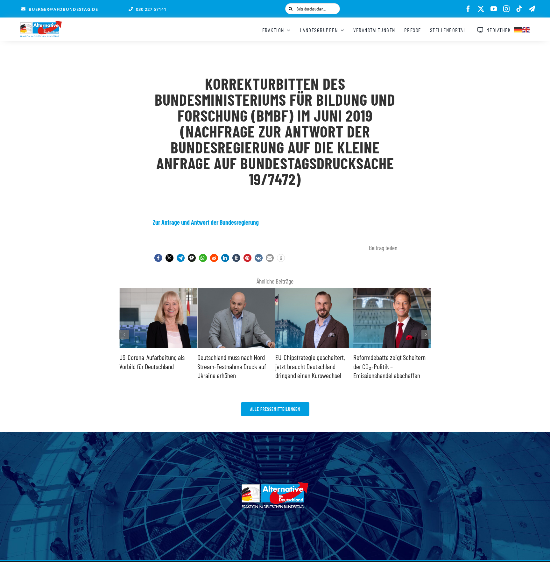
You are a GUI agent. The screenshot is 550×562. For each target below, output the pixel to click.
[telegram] (532, 9)
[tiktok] (519, 9)
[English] (526, 28)
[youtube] (493, 9)
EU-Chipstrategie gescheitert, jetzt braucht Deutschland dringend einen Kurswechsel (253, 366)
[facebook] (468, 9)
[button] (158, 258)
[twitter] (481, 9)
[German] (518, 28)
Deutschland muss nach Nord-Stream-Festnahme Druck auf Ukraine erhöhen (175, 366)
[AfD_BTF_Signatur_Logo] (41, 24)
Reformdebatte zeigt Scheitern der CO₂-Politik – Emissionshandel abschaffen (333, 366)
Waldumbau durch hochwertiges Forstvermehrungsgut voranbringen (411, 366)
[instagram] (506, 9)
